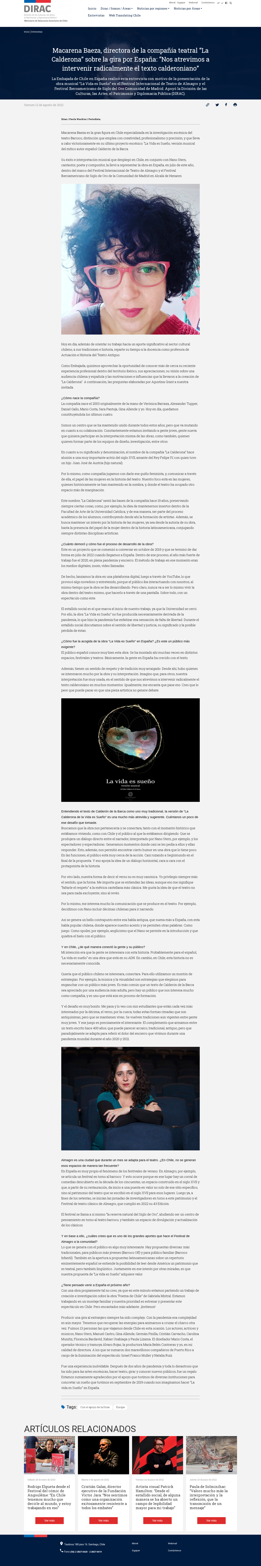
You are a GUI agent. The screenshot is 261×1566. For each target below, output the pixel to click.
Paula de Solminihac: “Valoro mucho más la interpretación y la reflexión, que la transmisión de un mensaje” (209, 1497)
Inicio (92, 8)
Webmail (193, 2)
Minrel (172, 2)
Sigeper (181, 2)
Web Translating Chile (125, 15)
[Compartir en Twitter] (217, 105)
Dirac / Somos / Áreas (115, 8)
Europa (120, 1407)
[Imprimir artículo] (235, 105)
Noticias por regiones (152, 8)
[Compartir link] (207, 105)
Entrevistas (96, 15)
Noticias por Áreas (187, 8)
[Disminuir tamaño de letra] (223, 2)
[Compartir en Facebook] (226, 105)
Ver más (49, 1520)
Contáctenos (207, 2)
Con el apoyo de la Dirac (95, 1407)
